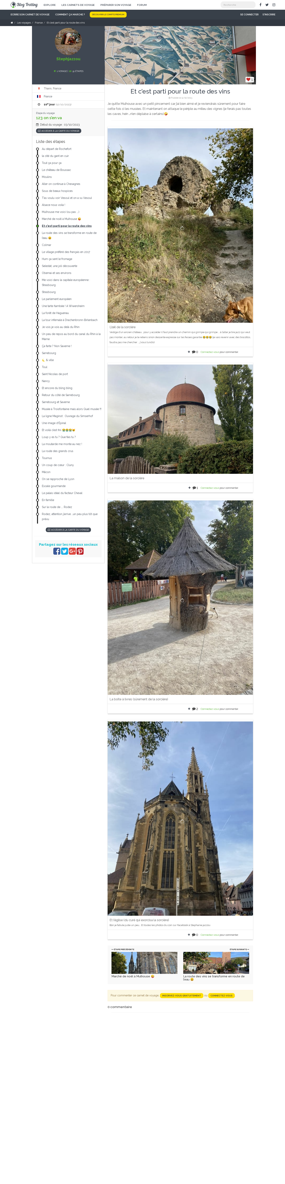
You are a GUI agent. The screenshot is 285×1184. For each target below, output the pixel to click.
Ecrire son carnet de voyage (30, 14)
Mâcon (46, 472)
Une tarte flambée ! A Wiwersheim (63, 306)
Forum (142, 4)
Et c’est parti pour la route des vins (67, 225)
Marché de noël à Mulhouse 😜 (133, 976)
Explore (50, 4)
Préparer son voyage (115, 4)
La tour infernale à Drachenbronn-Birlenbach (70, 320)
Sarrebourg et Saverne (56, 402)
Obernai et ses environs (56, 273)
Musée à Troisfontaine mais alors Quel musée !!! (71, 409)
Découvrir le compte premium (108, 14)
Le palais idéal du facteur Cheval (62, 493)
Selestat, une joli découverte (59, 266)
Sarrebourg (49, 353)
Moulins (47, 176)
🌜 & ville (48, 360)
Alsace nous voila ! (53, 204)
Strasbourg (49, 292)
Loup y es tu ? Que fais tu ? (59, 437)
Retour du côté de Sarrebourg (61, 395)
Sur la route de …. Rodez (57, 507)
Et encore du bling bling (57, 388)
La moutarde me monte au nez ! (62, 444)
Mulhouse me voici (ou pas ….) (60, 211)
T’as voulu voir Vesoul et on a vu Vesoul (67, 197)
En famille (48, 500)
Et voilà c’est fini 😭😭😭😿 (58, 430)
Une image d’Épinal (54, 423)
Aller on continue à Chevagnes (61, 183)
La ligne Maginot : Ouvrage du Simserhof (67, 416)
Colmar (46, 245)
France (48, 96)
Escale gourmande (54, 486)
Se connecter (249, 14)
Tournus (47, 458)
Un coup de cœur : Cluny (58, 465)
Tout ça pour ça (51, 162)
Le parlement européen (57, 299)
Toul (44, 367)
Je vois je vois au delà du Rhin (60, 327)
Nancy (46, 381)
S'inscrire (269, 14)
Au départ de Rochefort (56, 148)
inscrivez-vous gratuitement (181, 995)
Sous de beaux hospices (57, 190)
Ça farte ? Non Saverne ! (57, 346)
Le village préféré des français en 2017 (66, 252)
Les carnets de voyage (78, 4)
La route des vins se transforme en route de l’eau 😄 (214, 978)
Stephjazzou (68, 59)
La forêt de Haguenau (55, 313)
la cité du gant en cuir (55, 155)
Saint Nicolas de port (55, 374)
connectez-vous (221, 995)
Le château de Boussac (56, 169)
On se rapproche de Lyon (58, 479)
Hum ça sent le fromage (57, 259)
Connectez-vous (210, 352)
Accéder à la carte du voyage (60, 130)
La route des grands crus (57, 451)
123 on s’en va (49, 117)
